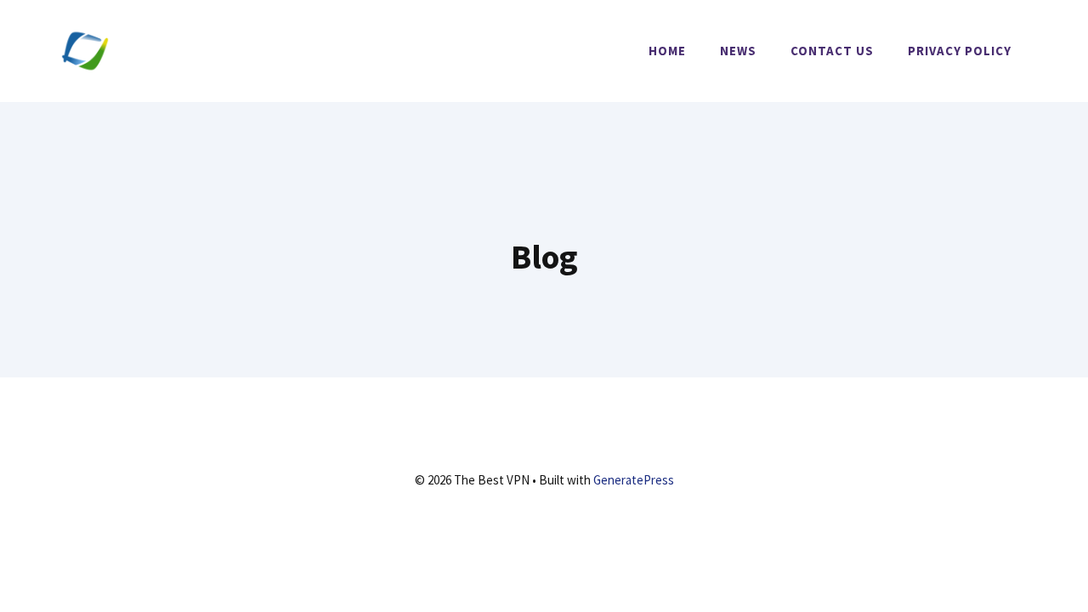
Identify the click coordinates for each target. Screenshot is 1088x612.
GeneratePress (633, 480)
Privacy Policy (960, 50)
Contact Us (832, 50)
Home (667, 50)
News (738, 50)
